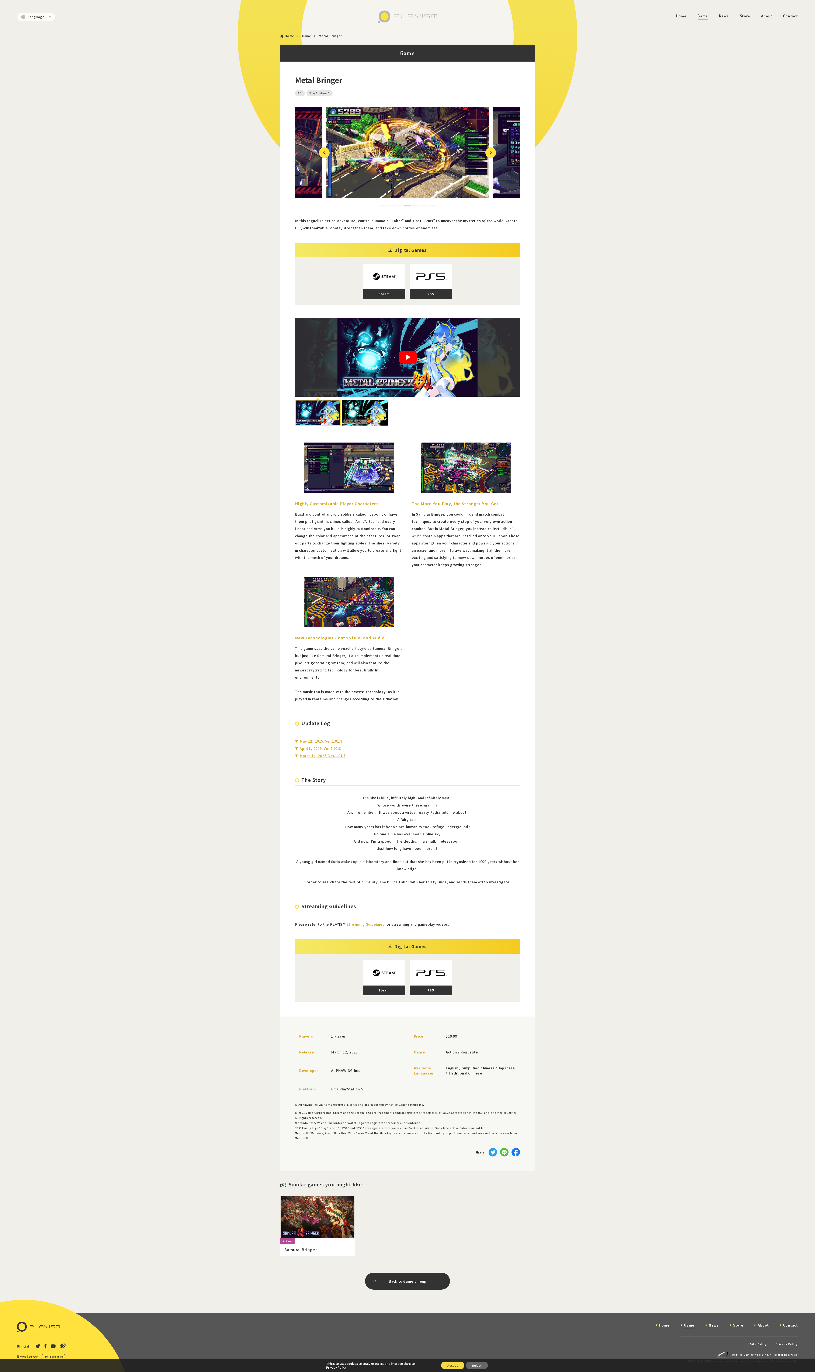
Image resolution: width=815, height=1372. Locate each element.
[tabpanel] (407, 152)
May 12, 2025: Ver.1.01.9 (321, 741)
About (766, 16)
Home (681, 16)
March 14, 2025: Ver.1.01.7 (323, 755)
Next (487, 152)
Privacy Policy (787, 1344)
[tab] (318, 413)
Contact (790, 16)
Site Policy (758, 1344)
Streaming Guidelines (365, 924)
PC (300, 93)
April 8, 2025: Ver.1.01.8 (320, 748)
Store (745, 16)
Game (703, 16)
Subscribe (57, 1356)
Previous (323, 152)
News (724, 16)
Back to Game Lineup (407, 1281)
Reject (477, 1365)
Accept (452, 1365)
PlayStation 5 (319, 93)
